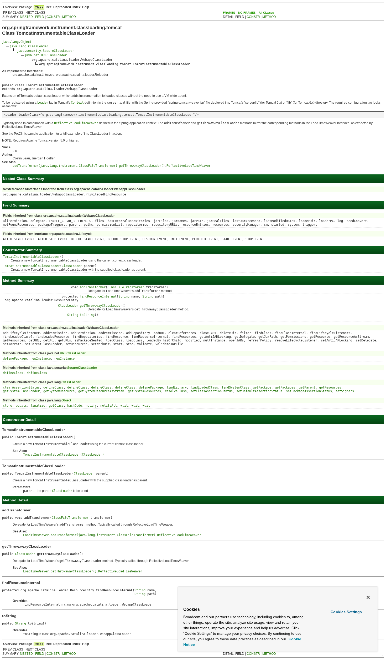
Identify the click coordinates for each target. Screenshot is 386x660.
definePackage (15, 358)
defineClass (13, 373)
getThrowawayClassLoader (101, 306)
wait (124, 405)
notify (91, 405)
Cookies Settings (346, 612)
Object (66, 400)
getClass (56, 405)
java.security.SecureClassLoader (45, 51)
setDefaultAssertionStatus (259, 391)
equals (21, 405)
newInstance (40, 358)
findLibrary (176, 387)
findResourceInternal (98, 296)
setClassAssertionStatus (211, 391)
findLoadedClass (204, 387)
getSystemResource (59, 391)
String (123, 296)
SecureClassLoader (82, 368)
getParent (307, 387)
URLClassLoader (73, 353)
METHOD (69, 17)
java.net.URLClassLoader (45, 55)
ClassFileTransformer (125, 287)
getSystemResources (144, 391)
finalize (37, 405)
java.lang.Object (17, 42)
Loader (42, 102)
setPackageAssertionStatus (309, 391)
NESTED (26, 17)
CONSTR (53, 17)
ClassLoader (72, 266)
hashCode (74, 405)
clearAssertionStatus (21, 387)
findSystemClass (235, 387)
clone (7, 405)
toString (87, 315)
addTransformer (93, 287)
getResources (330, 387)
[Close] (368, 597)
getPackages (285, 387)
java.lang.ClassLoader (29, 46)
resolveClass (176, 391)
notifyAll (108, 405)
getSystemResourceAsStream (101, 391)
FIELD (39, 17)
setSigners (345, 391)
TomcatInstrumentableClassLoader (31, 257)
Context (77, 102)
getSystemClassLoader (21, 391)
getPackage (262, 387)
